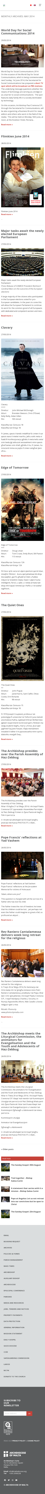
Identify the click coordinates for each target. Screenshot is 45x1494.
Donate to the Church (14, 1376)
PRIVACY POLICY (18, 1441)
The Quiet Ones (12, 605)
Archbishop (9, 1272)
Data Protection (12, 1321)
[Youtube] (16, 1480)
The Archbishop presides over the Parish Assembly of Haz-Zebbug (22, 754)
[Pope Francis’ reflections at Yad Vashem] (22, 866)
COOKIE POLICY (33, 1441)
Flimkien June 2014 (15, 136)
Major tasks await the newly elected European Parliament (22, 234)
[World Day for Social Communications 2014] (22, 55)
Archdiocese (10, 1284)
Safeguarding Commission (16, 1358)
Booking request (12, 1241)
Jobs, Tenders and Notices (16, 1309)
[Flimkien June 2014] (22, 177)
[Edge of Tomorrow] (22, 510)
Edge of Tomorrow (15, 468)
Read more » (7, 124)
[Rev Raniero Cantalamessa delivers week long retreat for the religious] (22, 963)
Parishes (8, 1297)
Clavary (6, 327)
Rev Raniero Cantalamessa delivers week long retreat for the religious (21, 935)
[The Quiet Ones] (22, 648)
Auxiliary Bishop (12, 1278)
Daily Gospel (10, 1340)
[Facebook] (5, 1480)
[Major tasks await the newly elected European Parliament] (22, 262)
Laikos (7, 1364)
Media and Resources (14, 1303)
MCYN (6, 1370)
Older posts (7, 1149)
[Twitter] (8, 1480)
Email (6, 1235)
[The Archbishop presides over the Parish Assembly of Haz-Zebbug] (22, 782)
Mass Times (9, 1266)
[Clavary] (22, 369)
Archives (8, 1247)
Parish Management (13, 1260)
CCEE (6, 1352)
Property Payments (13, 1315)
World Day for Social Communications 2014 (17, 31)
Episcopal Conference (14, 1290)
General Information (14, 1327)
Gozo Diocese (10, 1346)
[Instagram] (12, 1480)
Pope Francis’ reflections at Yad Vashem (21, 839)
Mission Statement (13, 1333)
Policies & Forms (12, 1254)
